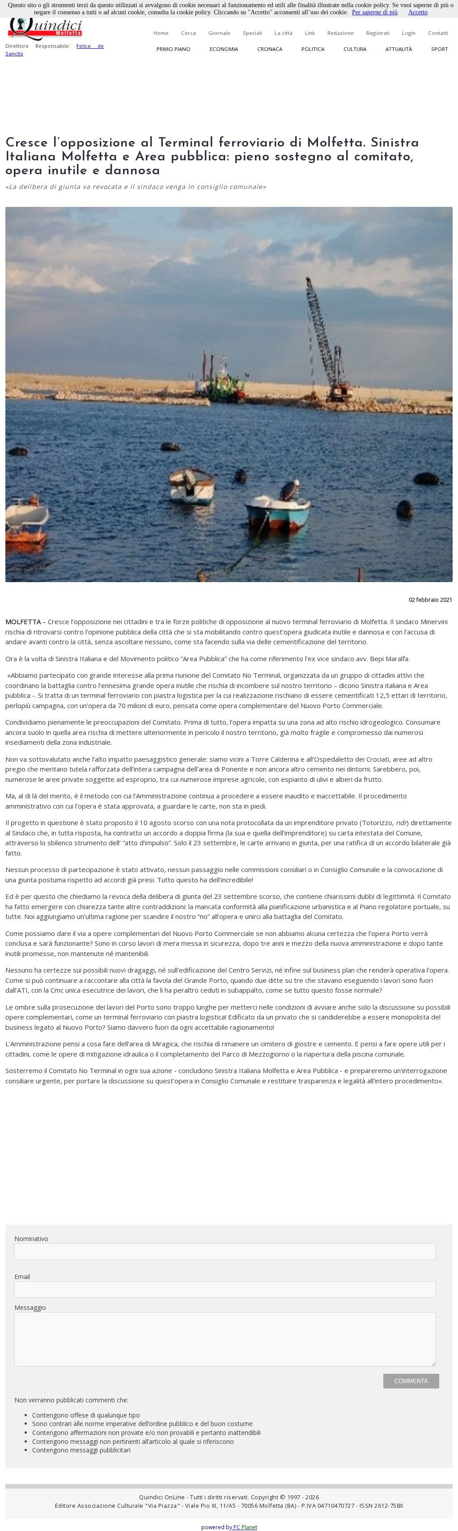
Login (409, 32)
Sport (439, 49)
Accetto (418, 12)
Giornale (219, 32)
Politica (312, 49)
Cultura (355, 49)
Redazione (340, 32)
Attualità (399, 49)
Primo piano (174, 49)
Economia (224, 49)
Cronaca (269, 49)
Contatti (438, 32)
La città (284, 32)
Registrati (378, 32)
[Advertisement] (229, 1154)
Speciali (252, 32)
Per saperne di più (375, 12)
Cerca (188, 32)
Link (310, 32)
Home (161, 32)
